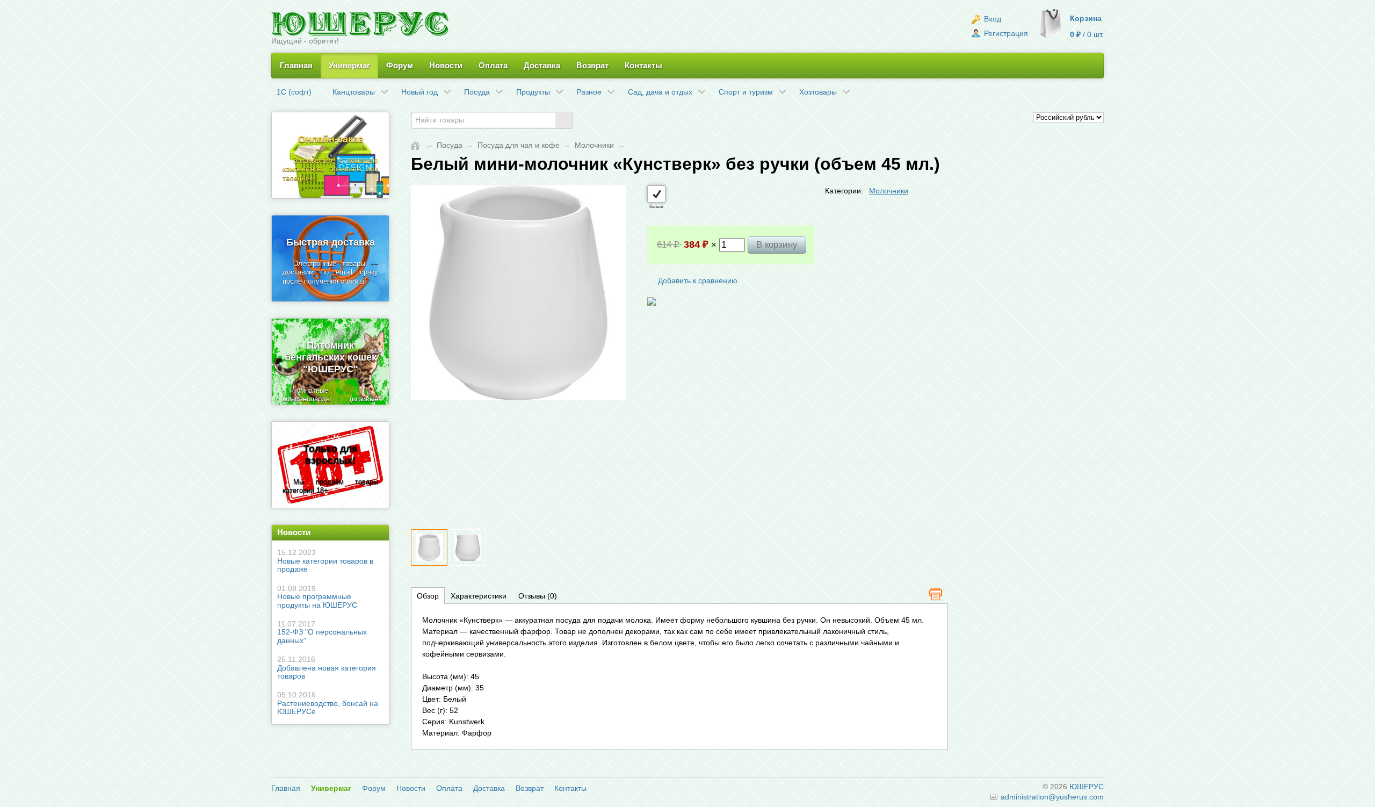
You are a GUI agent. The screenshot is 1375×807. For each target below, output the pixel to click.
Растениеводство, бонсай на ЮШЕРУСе (327, 703)
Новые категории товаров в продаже (325, 560)
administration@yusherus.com (1051, 796)
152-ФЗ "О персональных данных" (322, 632)
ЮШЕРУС (1086, 786)
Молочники (594, 145)
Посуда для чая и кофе (518, 145)
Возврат (592, 65)
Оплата (493, 65)
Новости (445, 65)
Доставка (542, 65)
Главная (296, 65)
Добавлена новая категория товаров (326, 667)
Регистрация (1005, 33)
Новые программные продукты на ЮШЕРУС (317, 596)
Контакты (643, 65)
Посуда (449, 145)
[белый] (656, 194)
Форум (399, 65)
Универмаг (349, 65)
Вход (991, 19)
